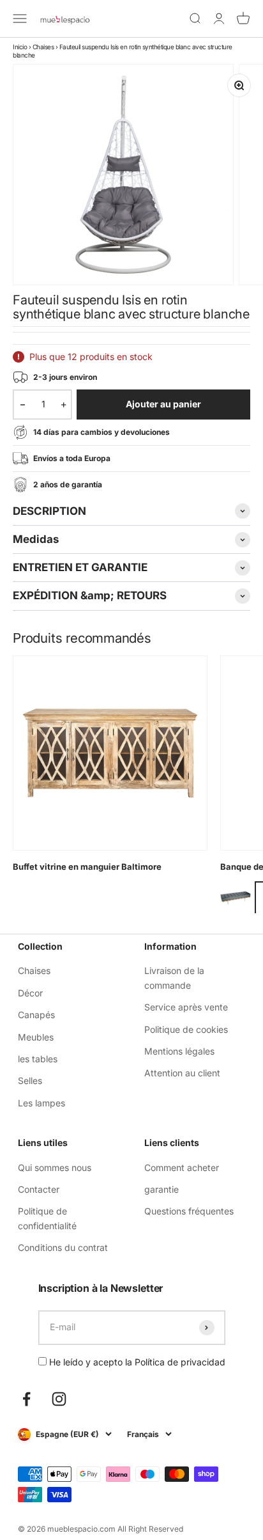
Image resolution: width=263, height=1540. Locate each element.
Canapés (36, 1014)
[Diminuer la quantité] (22, 404)
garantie (161, 1189)
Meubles (36, 1037)
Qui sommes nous (54, 1167)
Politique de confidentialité (47, 1218)
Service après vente (186, 1007)
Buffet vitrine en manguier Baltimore (87, 866)
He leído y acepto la (136, 1361)
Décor (30, 992)
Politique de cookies (186, 1029)
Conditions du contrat (63, 1247)
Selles (30, 1080)
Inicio (20, 47)
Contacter (38, 1189)
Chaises (43, 47)
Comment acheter (181, 1167)
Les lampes (41, 1102)
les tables (37, 1058)
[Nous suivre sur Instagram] (59, 1399)
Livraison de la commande (174, 977)
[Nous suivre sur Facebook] (26, 1399)
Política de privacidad (180, 1361)
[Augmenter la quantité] (63, 404)
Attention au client (182, 1072)
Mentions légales (179, 1051)
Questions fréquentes (189, 1211)
